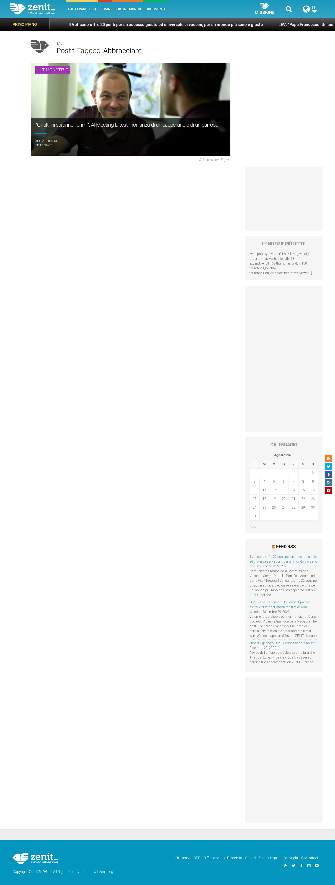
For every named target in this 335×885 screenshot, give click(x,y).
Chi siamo (183, 858)
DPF (197, 858)
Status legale (269, 858)
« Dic (253, 526)
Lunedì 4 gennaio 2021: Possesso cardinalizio (282, 643)
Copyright (290, 858)
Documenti (155, 9)
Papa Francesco (82, 9)
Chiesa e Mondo (127, 9)
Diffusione (211, 858)
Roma (105, 9)
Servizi (250, 858)
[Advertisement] (283, 199)
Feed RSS (286, 546)
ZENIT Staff (43, 145)
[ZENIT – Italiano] (38, 9)
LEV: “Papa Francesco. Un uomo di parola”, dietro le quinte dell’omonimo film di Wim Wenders (280, 607)
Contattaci (309, 858)
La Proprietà (232, 858)
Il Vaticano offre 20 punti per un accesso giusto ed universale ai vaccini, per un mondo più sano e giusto (134, 24)
